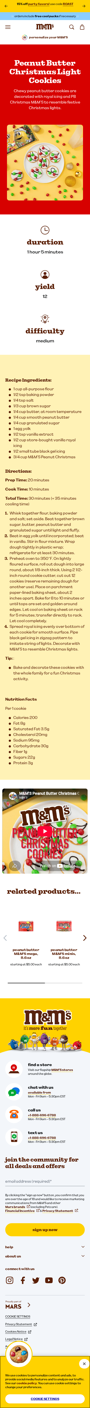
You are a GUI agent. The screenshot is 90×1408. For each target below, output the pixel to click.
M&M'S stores (62, 1070)
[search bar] (71, 27)
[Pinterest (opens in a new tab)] (62, 1280)
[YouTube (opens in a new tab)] (49, 1280)
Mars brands (15, 1207)
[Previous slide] (7, 937)
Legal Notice (14, 1339)
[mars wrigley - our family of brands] (18, 1305)
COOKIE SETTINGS (17, 1316)
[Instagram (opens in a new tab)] (9, 1280)
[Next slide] (83, 937)
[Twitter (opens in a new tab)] (36, 1280)
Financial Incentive (20, 1211)
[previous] (6, 6)
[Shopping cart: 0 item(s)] (82, 27)
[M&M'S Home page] (45, 27)
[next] (84, 6)
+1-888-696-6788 (42, 1115)
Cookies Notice (15, 1331)
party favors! (39, 4)
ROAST (68, 4)
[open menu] (7, 27)
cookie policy (27, 1383)
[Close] (84, 1364)
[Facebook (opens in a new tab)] (23, 1280)
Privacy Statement (57, 1211)
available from (39, 1092)
